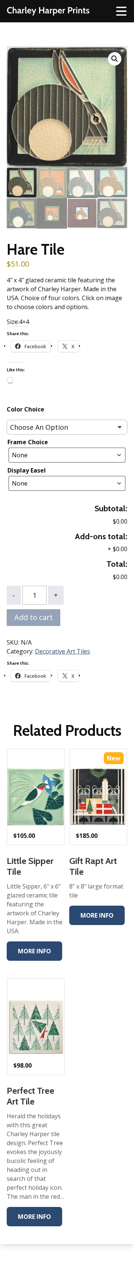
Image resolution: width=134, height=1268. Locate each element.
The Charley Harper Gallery (48, 11)
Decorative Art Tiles (62, 651)
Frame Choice (27, 442)
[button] (114, 59)
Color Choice (25, 409)
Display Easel (26, 470)
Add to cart (33, 617)
